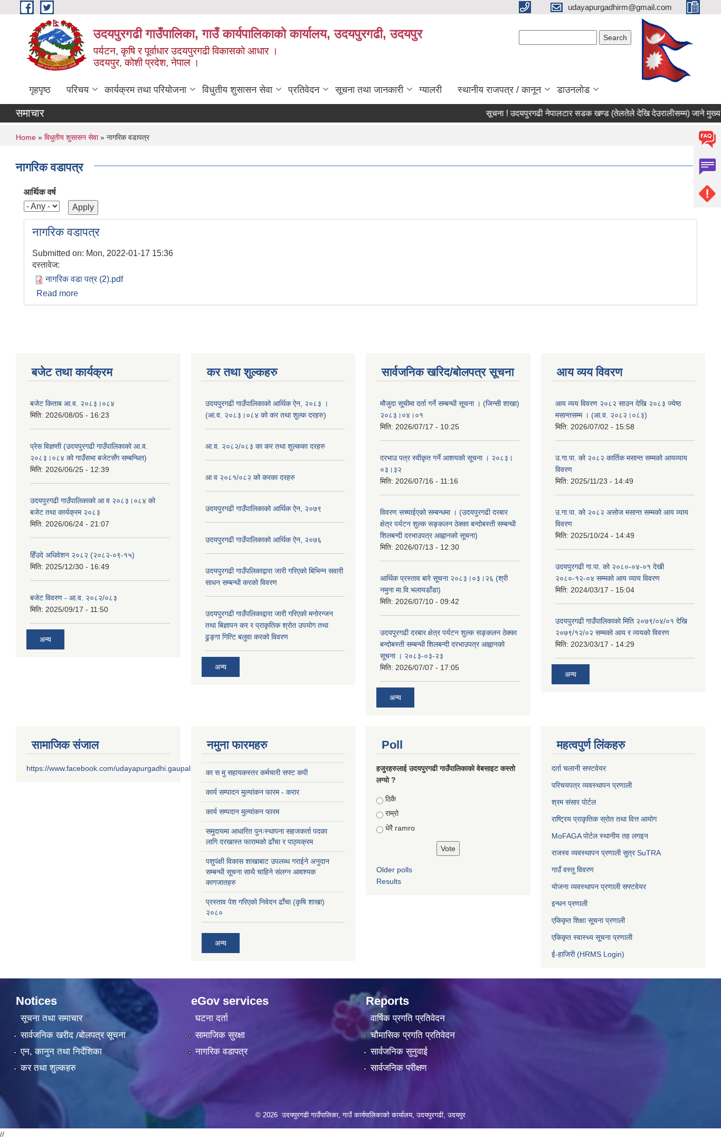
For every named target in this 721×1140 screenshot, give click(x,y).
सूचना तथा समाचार (51, 1018)
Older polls (394, 869)
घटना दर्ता (211, 1018)
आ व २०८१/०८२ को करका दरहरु (250, 477)
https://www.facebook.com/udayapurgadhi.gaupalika (113, 768)
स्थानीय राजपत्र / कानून (499, 89)
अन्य (45, 639)
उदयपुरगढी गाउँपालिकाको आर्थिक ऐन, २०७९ (263, 508)
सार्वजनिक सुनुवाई (399, 1052)
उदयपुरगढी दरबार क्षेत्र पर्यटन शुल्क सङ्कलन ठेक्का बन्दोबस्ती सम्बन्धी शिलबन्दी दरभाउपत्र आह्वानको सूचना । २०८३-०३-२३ (448, 644)
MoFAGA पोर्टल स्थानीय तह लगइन (600, 836)
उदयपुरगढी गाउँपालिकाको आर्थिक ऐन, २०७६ (263, 539)
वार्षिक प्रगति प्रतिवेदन (408, 1018)
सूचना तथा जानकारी (369, 89)
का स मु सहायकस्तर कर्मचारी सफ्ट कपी (257, 772)
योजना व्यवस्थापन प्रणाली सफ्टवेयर (599, 886)
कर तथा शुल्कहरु (48, 1068)
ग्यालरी (430, 89)
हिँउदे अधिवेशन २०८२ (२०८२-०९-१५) (82, 555)
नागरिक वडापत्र (66, 232)
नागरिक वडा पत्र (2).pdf (84, 279)
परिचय (78, 89)
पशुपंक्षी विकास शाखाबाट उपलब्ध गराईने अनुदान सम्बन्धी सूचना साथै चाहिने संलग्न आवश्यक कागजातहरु (267, 872)
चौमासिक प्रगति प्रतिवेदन (413, 1035)
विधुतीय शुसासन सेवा (237, 89)
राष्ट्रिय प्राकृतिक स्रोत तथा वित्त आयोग (604, 819)
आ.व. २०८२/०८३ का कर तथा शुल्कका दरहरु (265, 446)
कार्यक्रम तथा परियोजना (145, 89)
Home (26, 137)
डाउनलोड (573, 89)
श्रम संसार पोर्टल (574, 802)
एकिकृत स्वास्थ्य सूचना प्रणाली (592, 937)
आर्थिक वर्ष (40, 191)
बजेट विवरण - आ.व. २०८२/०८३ (73, 597)
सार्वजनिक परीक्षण (398, 1068)
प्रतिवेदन (303, 89)
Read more (57, 293)
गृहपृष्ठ (40, 89)
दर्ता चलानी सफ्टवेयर (579, 768)
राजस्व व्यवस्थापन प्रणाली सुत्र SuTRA (606, 853)
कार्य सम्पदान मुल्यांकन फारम (242, 811)
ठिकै (390, 799)
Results (388, 881)
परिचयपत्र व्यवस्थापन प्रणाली (592, 785)
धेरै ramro (400, 828)
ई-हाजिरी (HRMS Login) (588, 954)
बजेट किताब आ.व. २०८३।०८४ (72, 403)
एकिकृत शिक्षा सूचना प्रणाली (588, 920)
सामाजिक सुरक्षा (220, 1035)
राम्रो (392, 813)
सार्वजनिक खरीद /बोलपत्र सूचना (73, 1035)
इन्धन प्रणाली (569, 903)
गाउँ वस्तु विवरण (573, 869)
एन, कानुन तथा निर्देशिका (61, 1052)
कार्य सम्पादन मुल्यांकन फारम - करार (252, 792)
